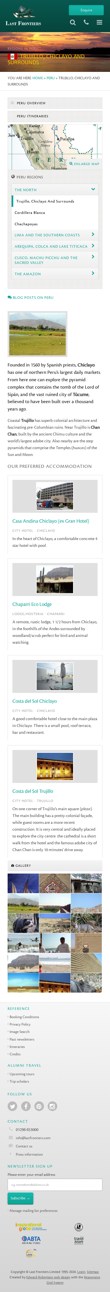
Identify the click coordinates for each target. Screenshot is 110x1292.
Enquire (86, 10)
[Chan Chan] (55, 903)
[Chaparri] (23, 903)
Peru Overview (31, 103)
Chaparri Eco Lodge (32, 604)
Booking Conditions (24, 1016)
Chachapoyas (26, 224)
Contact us (24, 1146)
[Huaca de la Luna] (55, 883)
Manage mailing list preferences (34, 1210)
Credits (15, 1054)
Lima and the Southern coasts (47, 235)
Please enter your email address (31, 1174)
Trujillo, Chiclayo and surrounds (45, 201)
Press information (29, 1154)
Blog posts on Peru (33, 297)
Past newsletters (22, 1039)
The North (26, 189)
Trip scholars (19, 1081)
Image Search (20, 1031)
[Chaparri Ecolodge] (86, 883)
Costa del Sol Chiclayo (34, 701)
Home (37, 78)
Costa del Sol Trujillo (32, 791)
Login (81, 1272)
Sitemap (93, 1272)
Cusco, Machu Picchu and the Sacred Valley (46, 260)
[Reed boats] (23, 883)
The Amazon (28, 274)
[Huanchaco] (23, 943)
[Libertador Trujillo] (55, 983)
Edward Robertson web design (48, 1277)
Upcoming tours (22, 1074)
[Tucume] (86, 903)
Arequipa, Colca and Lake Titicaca (51, 246)
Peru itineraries (32, 116)
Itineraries (17, 1046)
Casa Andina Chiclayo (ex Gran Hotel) (50, 521)
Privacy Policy (20, 1024)
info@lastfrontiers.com (32, 1137)
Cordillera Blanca (30, 212)
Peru (51, 78)
